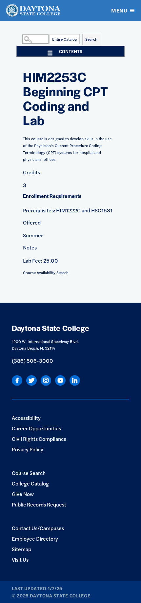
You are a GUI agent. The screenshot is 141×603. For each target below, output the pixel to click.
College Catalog (30, 483)
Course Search (29, 473)
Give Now (23, 494)
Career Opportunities (36, 428)
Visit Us (20, 559)
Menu (119, 10)
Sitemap (21, 549)
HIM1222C (68, 210)
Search (91, 39)
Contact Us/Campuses (38, 528)
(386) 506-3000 (32, 360)
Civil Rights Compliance (39, 438)
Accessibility (26, 417)
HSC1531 (101, 210)
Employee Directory (35, 538)
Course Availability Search (46, 272)
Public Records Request (39, 504)
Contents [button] (70, 51)
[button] (20, 39)
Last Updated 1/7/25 (37, 588)
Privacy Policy (27, 449)
